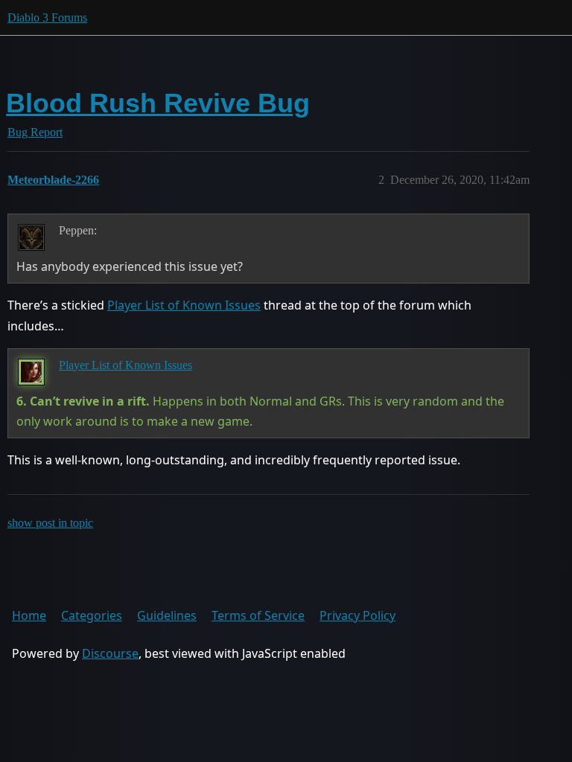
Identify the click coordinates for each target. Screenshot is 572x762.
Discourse (110, 653)
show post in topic (50, 522)
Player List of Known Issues (184, 305)
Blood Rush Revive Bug (158, 103)
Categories (91, 615)
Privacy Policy (357, 615)
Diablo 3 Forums (47, 17)
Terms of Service (258, 615)
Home (29, 615)
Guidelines (167, 615)
